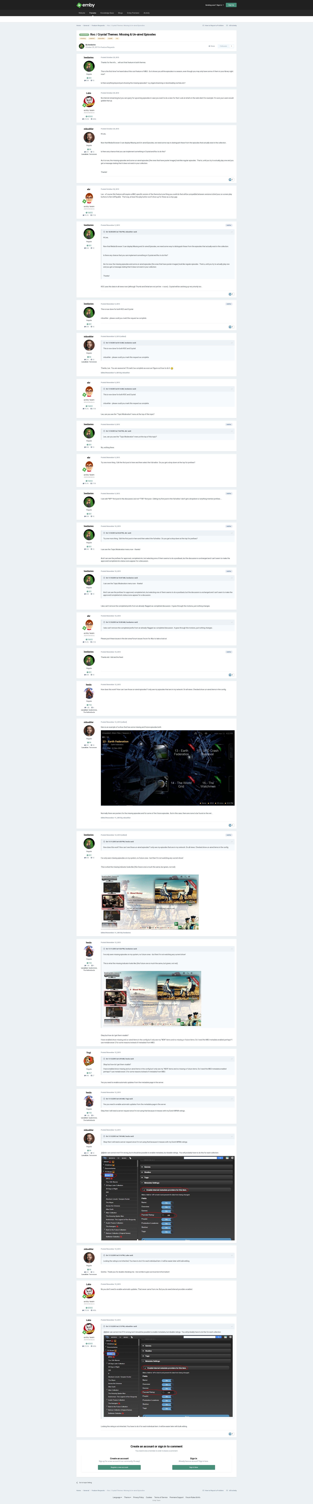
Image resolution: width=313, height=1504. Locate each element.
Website (82, 13)
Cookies (149, 1497)
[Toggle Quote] (104, 232)
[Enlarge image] (172, 368)
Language (117, 1497)
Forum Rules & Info (193, 1497)
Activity (147, 13)
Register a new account (119, 1467)
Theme (127, 1497)
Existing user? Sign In (214, 5)
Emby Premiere (133, 13)
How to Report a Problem (214, 25)
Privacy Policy (138, 1497)
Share (212, 46)
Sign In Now (193, 1467)
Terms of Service (161, 1497)
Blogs (120, 13)
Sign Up (231, 5)
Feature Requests (108, 47)
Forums (92, 13)
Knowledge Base (107, 13)
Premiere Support (177, 1497)
